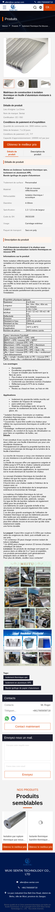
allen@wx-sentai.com (14, 2)
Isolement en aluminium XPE (18, 683)
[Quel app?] (7, 718)
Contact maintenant (27, 726)
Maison (5, 26)
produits (15, 26)
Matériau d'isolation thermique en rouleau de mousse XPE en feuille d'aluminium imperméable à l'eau (39, 838)
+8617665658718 (44, 2)
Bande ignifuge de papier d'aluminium (22, 688)
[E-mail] (13, 718)
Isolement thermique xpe (16, 677)
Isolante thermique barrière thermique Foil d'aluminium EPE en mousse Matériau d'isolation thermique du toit (14, 838)
